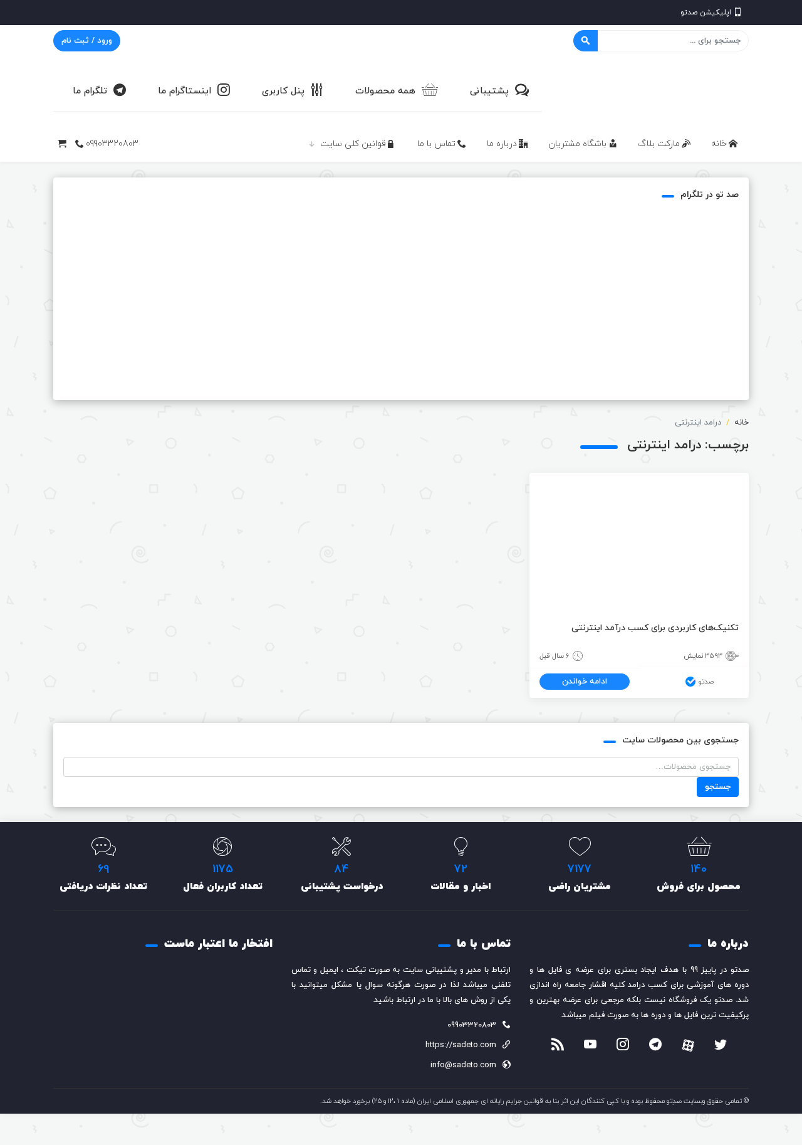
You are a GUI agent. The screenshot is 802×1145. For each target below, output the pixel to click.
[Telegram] (655, 1046)
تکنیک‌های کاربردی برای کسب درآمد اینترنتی (655, 628)
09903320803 (112, 144)
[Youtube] (590, 1046)
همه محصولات (385, 91)
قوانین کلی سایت (353, 144)
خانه (719, 144)
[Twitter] (720, 1046)
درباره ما (502, 144)
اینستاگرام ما (184, 91)
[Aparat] (688, 1045)
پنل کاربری (283, 91)
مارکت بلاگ (659, 144)
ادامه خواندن (584, 681)
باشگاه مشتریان (577, 144)
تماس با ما (436, 144)
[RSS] (557, 1046)
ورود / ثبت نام (86, 40)
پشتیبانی (489, 91)
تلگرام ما (90, 91)
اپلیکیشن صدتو (705, 13)
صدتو (706, 682)
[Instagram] (623, 1046)
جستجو (718, 787)
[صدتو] (655, 90)
